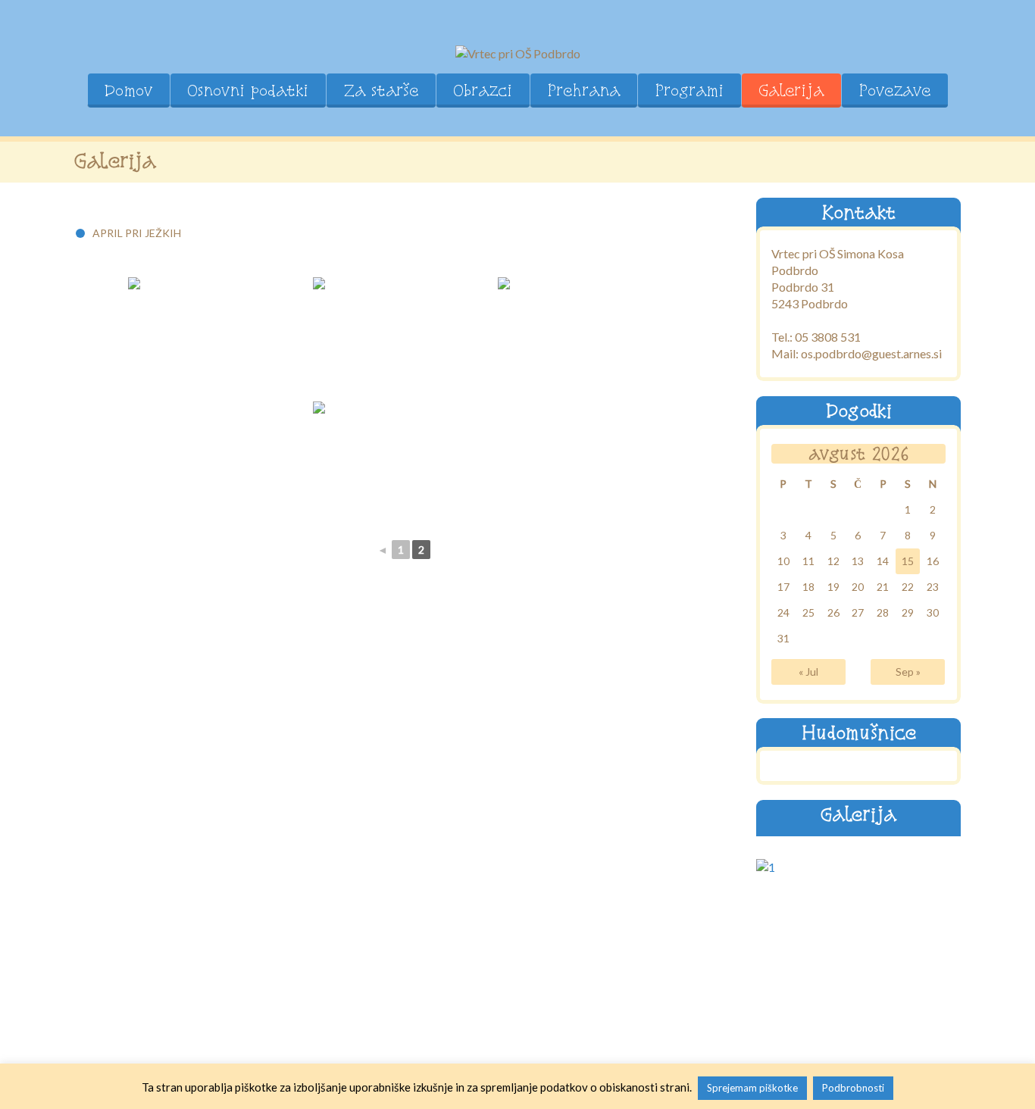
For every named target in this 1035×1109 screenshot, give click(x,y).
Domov (128, 90)
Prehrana (583, 90)
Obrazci (482, 90)
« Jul (808, 670)
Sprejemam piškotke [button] (752, 1088)
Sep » (908, 670)
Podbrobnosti (853, 1088)
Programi (689, 90)
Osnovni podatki (247, 90)
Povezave (894, 90)
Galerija (791, 90)
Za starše (380, 90)
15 (908, 560)
